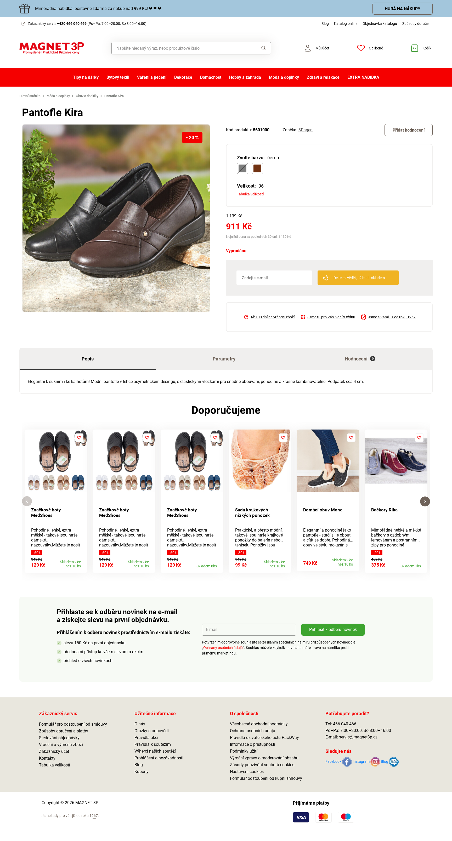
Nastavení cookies (247, 771)
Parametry (224, 359)
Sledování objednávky (59, 737)
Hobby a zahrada (245, 77)
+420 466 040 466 (72, 23)
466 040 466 (344, 723)
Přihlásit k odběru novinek (333, 629)
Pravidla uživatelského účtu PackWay (264, 737)
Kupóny (141, 771)
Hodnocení (359, 359)
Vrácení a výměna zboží (61, 744)
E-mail (211, 629)
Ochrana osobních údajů (252, 730)
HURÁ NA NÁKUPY (402, 8)
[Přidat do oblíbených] (79, 437)
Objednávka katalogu (380, 23)
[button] (27, 501)
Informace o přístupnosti (252, 744)
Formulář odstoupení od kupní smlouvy (266, 778)
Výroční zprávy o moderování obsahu (264, 757)
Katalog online (345, 23)
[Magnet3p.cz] (51, 48)
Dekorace (183, 77)
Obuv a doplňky (87, 96)
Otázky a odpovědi (151, 730)
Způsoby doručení (416, 23)
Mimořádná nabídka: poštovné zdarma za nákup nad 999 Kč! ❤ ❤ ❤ (98, 8)
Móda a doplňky (284, 77)
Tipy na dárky (86, 77)
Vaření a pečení (151, 77)
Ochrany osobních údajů (223, 648)
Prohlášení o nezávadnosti (158, 757)
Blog (325, 23)
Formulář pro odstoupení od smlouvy (73, 724)
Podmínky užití (243, 751)
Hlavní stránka (30, 96)
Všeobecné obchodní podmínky (259, 723)
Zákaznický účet (54, 751)
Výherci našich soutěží (155, 751)
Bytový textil (117, 77)
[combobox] (179, 48)
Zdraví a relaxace (323, 77)
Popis (88, 359)
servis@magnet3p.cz (358, 737)
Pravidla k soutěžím (152, 744)
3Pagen (305, 129)
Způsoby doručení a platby (63, 731)
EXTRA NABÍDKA (363, 77)
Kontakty (47, 758)
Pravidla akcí (146, 737)
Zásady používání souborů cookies (262, 764)
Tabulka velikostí (250, 194)
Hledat (258, 48)
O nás (139, 723)
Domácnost (210, 77)
